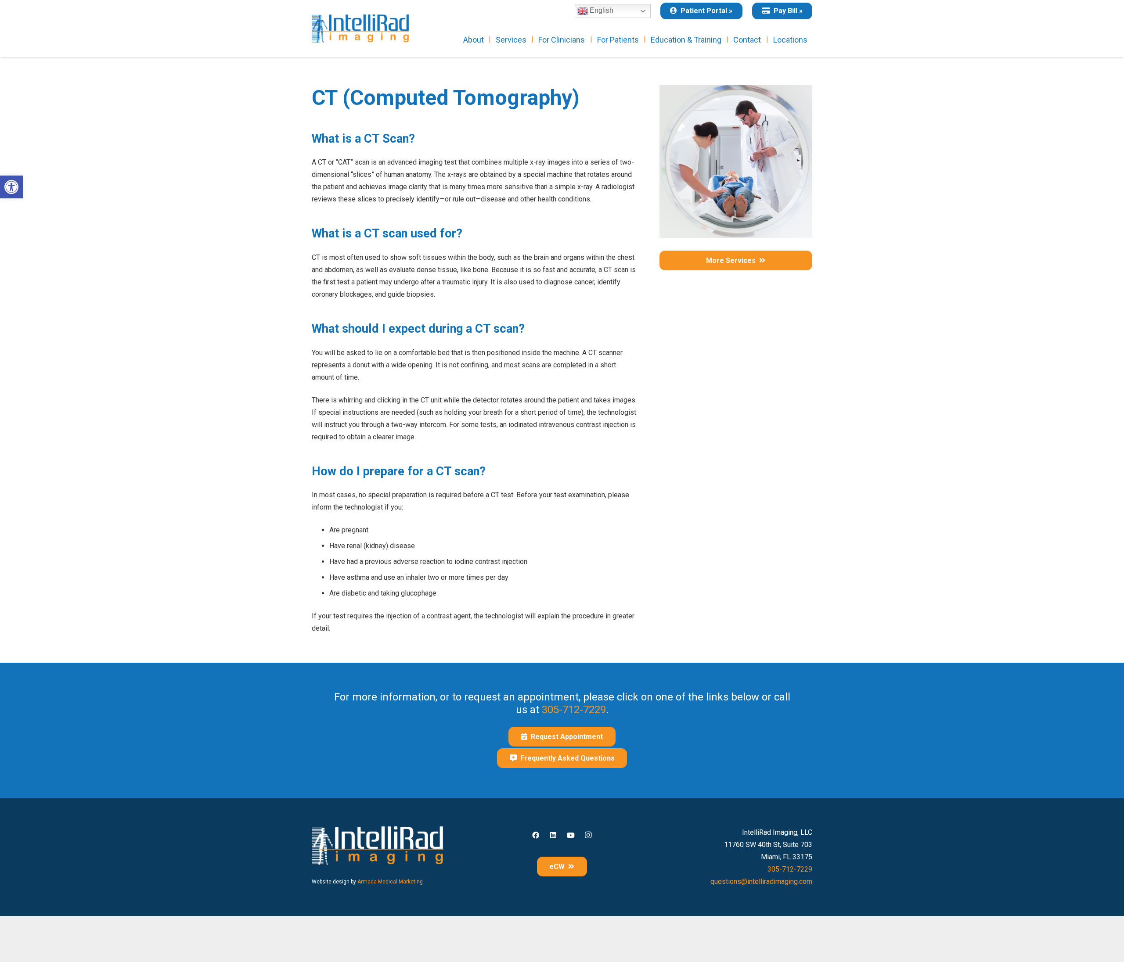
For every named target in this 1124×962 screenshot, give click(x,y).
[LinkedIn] (553, 835)
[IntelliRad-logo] (360, 28)
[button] (11, 187)
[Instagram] (588, 835)
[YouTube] (571, 835)
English (600, 10)
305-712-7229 (574, 710)
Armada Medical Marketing (390, 882)
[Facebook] (535, 835)
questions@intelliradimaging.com (761, 881)
